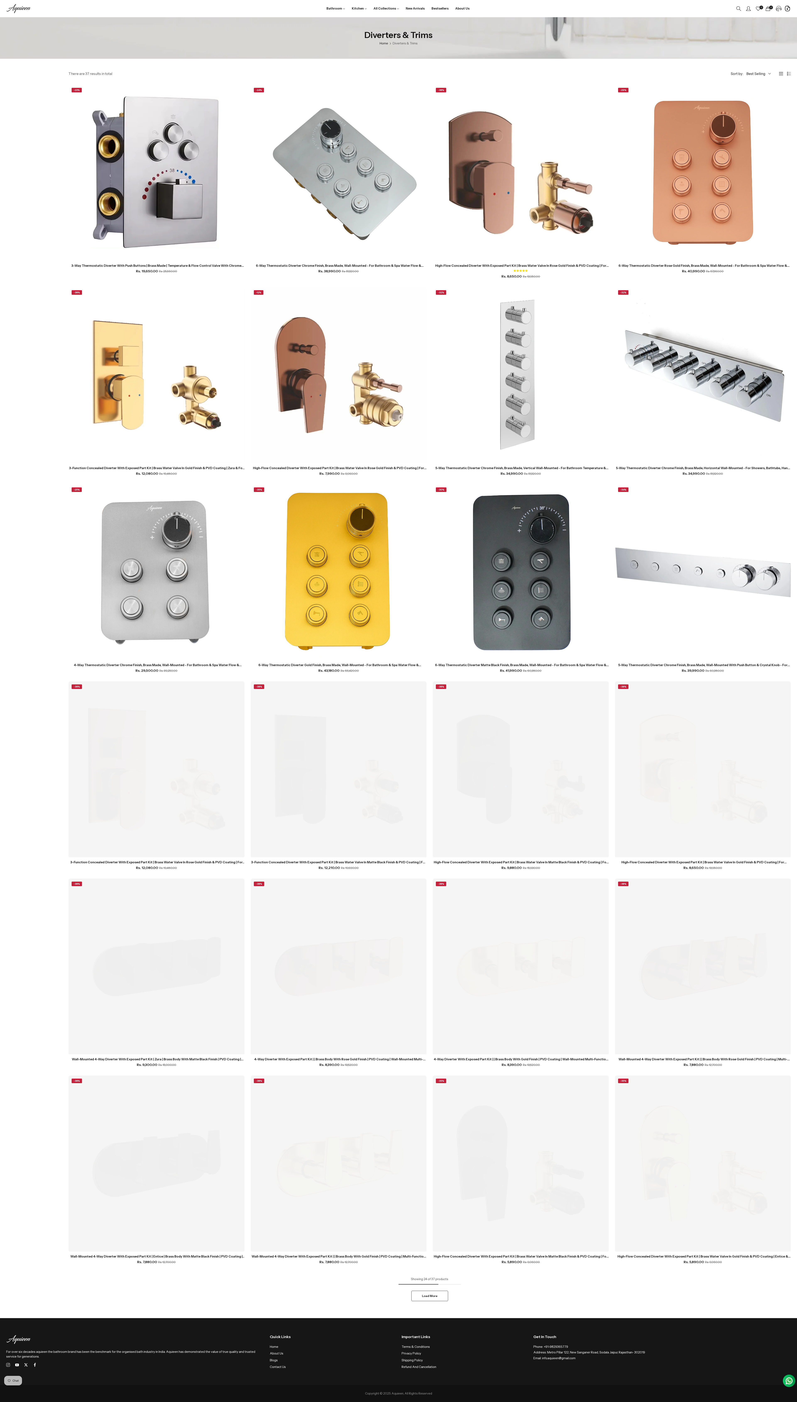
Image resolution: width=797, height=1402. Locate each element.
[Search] (738, 8)
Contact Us (278, 1367)
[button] (520, 271)
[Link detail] (8, 1365)
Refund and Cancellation (419, 1367)
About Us (276, 1353)
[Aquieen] (18, 8)
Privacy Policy (411, 1353)
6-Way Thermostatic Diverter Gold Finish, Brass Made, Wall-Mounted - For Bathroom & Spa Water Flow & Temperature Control (338, 665)
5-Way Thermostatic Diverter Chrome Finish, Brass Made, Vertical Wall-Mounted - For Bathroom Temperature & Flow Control (520, 468)
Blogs (274, 1360)
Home (384, 43)
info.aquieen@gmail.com (554, 1358)
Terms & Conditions (416, 1347)
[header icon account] (748, 8)
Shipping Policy (412, 1360)
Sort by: (737, 74)
